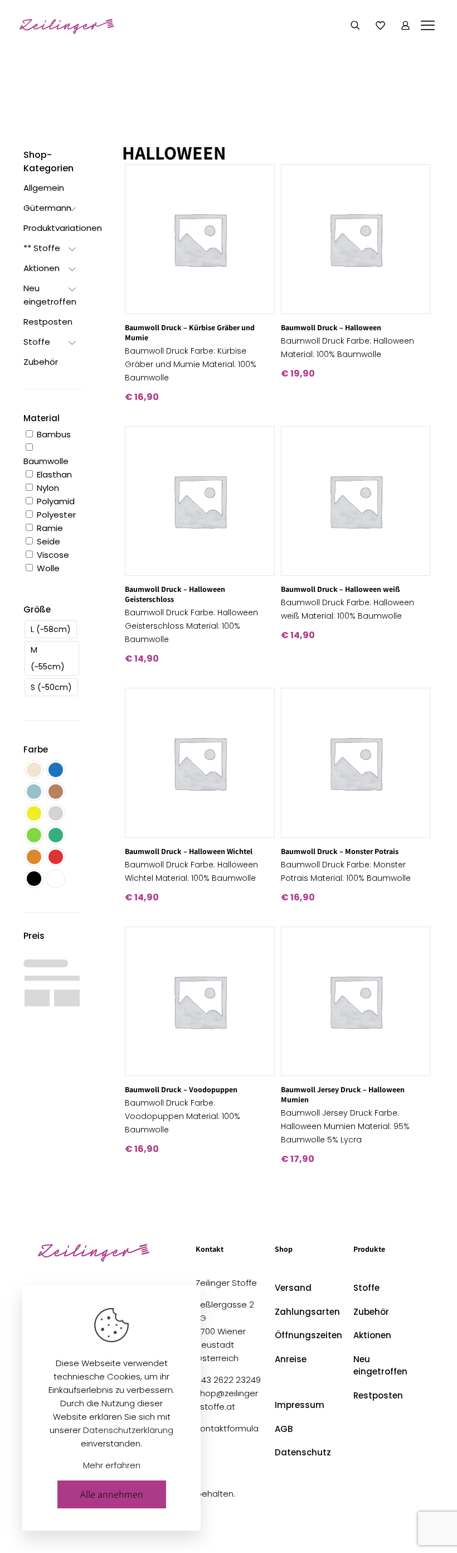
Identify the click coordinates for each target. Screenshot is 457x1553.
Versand (293, 1288)
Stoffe (366, 1288)
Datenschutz (303, 1452)
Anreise (291, 1359)
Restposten (378, 1395)
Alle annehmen (111, 1494)
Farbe (35, 749)
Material (41, 418)
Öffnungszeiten (308, 1335)
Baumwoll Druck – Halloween (331, 327)
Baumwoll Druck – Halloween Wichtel (188, 851)
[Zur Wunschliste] (259, 204)
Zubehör (371, 1312)
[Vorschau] (259, 228)
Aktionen (372, 1335)
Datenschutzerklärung (128, 1430)
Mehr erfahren (111, 1465)
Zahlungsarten (307, 1312)
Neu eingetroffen (380, 1365)
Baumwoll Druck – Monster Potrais (339, 851)
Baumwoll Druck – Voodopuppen (181, 1089)
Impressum (299, 1405)
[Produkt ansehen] (259, 180)
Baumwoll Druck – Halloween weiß (340, 589)
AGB (284, 1429)
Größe (37, 609)
